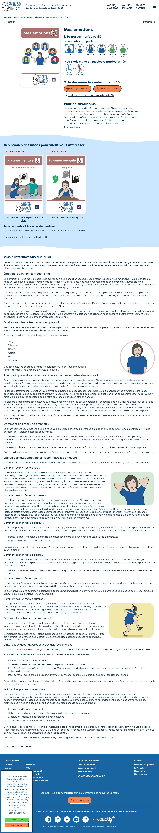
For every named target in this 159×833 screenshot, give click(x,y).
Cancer (8, 764)
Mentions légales (82, 811)
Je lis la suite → (72, 127)
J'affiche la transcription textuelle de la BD (91, 95)
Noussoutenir (141, 6)
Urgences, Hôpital (34, 777)
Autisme (79, 74)
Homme (101, 54)
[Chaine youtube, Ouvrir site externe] (76, 819)
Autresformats (127, 6)
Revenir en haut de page (17, 746)
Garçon (80, 54)
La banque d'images (89, 776)
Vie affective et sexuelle (37, 780)
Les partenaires (85, 771)
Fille (69, 54)
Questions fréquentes (144, 764)
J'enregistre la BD (109, 88)
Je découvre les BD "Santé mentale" (66, 230)
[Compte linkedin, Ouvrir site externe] (48, 819)
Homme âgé (123, 55)
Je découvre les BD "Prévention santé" (24, 230)
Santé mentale (33, 774)
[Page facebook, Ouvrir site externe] (67, 819)
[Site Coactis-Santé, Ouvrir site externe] (106, 819)
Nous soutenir (140, 774)
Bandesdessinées (113, 6)
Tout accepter (17, 820)
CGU (96, 811)
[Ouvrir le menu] (154, 6)
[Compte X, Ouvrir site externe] (58, 819)
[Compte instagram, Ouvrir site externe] (85, 819)
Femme (90, 54)
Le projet (88, 760)
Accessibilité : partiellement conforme (53, 811)
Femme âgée (112, 55)
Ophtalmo (31, 764)
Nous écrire (139, 771)
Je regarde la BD (80, 88)
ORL (28, 768)
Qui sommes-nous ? (87, 768)
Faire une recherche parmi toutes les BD (25, 237)
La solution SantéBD (87, 764)
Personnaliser (17, 825)
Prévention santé (34, 771)
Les (12, 760)
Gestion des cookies (127, 811)
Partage (148, 21)
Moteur (69, 74)
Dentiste (9, 768)
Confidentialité (108, 811)
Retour (11, 21)
